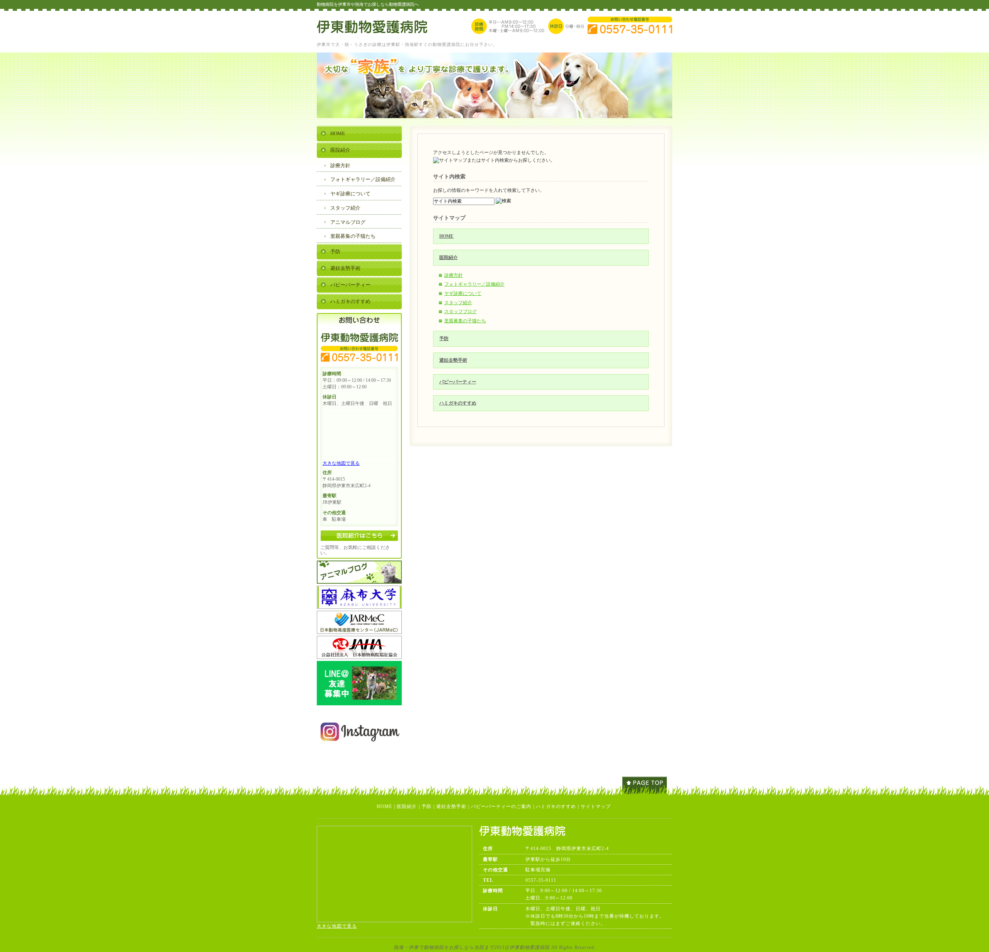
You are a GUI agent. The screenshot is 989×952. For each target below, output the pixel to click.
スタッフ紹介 (458, 302)
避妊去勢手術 (453, 360)
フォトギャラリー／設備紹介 (474, 284)
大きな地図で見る (341, 463)
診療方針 (453, 275)
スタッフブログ (460, 311)
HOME (446, 236)
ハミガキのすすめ (457, 403)
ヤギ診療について (462, 293)
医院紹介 (448, 257)
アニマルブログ (347, 222)
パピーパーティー (457, 382)
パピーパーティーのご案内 (501, 806)
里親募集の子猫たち (465, 321)
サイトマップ (596, 806)
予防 (444, 338)
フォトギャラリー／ (363, 179)
